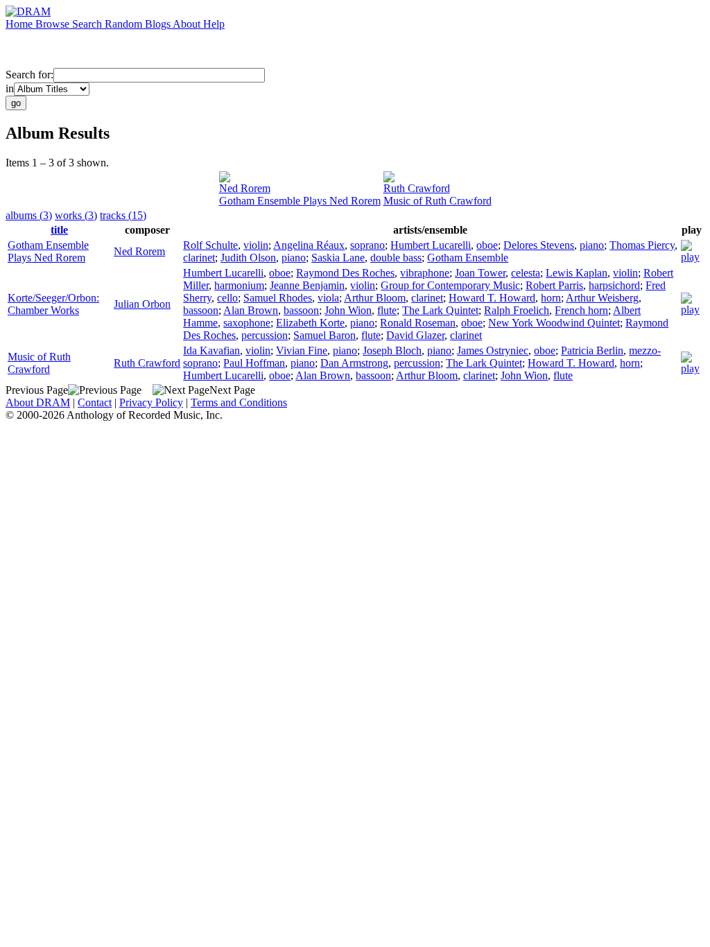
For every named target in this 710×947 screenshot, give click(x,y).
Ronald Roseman (418, 323)
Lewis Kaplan (576, 273)
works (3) (76, 215)
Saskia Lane (338, 257)
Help (214, 24)
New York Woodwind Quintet (554, 323)
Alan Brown (250, 310)
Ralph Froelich (516, 310)
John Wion (348, 310)
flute (387, 310)
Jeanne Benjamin (307, 285)
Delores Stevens (538, 245)
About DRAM (38, 402)
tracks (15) (123, 215)
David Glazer (415, 335)
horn (551, 298)
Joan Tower (480, 273)
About (188, 24)
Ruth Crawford (416, 188)
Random (125, 24)
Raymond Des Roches (345, 273)
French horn (581, 310)
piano (592, 245)
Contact (95, 402)
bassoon (200, 310)
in (10, 88)
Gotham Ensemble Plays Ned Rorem (300, 201)
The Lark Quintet (440, 310)
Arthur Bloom (375, 298)
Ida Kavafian (211, 350)
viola (328, 298)
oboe (487, 245)
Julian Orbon (142, 304)
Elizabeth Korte (310, 323)
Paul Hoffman (254, 363)
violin (255, 245)
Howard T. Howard (492, 298)
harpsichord (614, 285)
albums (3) (29, 215)
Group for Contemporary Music (450, 285)
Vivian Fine (301, 350)
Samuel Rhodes (277, 298)
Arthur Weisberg (602, 298)
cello (227, 298)
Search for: (29, 74)
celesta (525, 273)
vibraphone (424, 273)
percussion (264, 335)
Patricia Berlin (592, 350)
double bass (396, 257)
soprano (367, 245)
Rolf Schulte (210, 245)
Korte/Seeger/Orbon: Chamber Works (53, 304)
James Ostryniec (492, 350)
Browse (53, 24)
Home (20, 24)
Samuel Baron (324, 335)
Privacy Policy (151, 402)
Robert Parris (554, 285)
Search (88, 24)
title (59, 230)
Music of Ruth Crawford (437, 201)
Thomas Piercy (642, 245)
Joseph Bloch (392, 350)
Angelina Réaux (309, 245)
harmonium (239, 285)
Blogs (159, 24)
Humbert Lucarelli (430, 245)
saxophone (246, 323)
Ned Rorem (244, 188)
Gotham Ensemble (467, 257)
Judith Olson (248, 257)
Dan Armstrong (354, 363)
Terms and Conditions (239, 402)
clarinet (199, 257)
